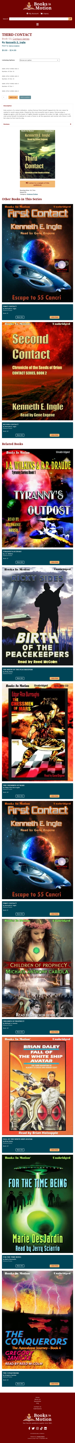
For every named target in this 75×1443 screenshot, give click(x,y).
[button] (70, 18)
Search (5, 19)
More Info (20, 317)
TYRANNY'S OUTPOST (12, 551)
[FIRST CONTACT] (37, 254)
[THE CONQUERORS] (37, 1320)
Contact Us (37, 1406)
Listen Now (54, 317)
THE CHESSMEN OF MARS (13, 785)
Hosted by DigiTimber (33, 1438)
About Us (37, 1399)
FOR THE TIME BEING (12, 1257)
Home (37, 1397)
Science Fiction (32, 194)
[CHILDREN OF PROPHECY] (37, 969)
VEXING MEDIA (41, 1436)
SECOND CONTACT (10, 424)
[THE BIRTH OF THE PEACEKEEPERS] (37, 617)
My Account (34, 14)
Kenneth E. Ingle (16, 42)
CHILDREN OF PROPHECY (13, 1021)
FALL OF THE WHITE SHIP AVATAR (17, 1139)
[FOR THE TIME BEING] (37, 1204)
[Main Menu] (37, 24)
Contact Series (21, 38)
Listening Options (8, 60)
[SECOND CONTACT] (37, 372)
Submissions (37, 1408)
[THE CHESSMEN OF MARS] (37, 733)
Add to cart (13, 97)
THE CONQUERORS (11, 1373)
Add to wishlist (25, 97)
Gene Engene (14, 46)
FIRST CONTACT (10, 306)
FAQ (37, 1403)
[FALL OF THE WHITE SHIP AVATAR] (37, 1086)
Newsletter (37, 1401)
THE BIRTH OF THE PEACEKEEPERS (18, 669)
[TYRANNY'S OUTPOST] (37, 499)
